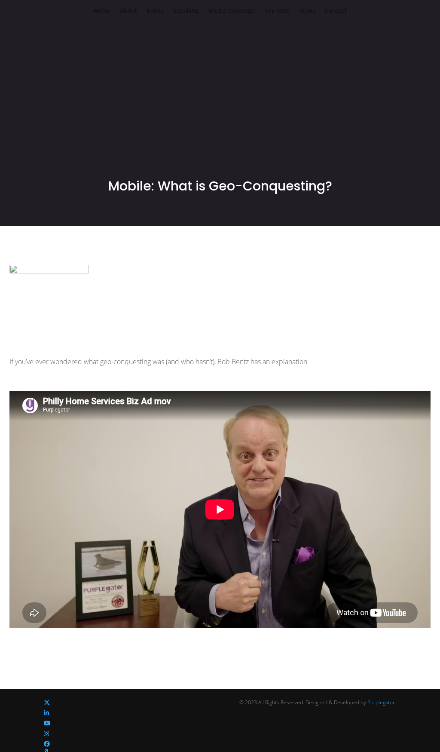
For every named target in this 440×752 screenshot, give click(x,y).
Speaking (186, 11)
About (128, 11)
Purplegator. (381, 702)
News (307, 11)
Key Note (277, 11)
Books (155, 11)
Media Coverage (231, 11)
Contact (336, 11)
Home (102, 11)
